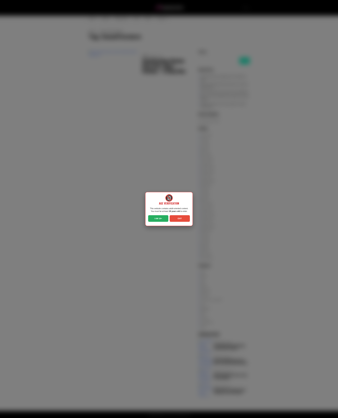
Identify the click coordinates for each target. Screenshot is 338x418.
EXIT (180, 218)
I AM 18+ (158, 218)
